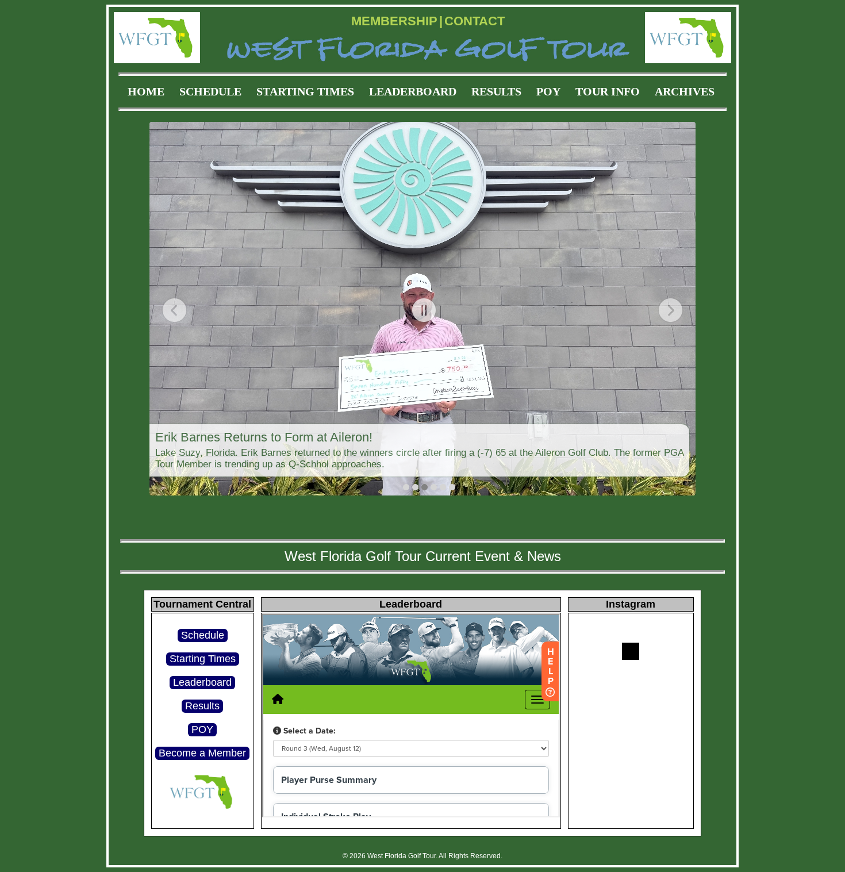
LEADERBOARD (412, 91)
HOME (146, 91)
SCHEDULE (210, 91)
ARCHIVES (685, 91)
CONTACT (474, 21)
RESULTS (496, 91)
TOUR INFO (607, 91)
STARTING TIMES (305, 91)
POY (548, 91)
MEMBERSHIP (394, 21)
